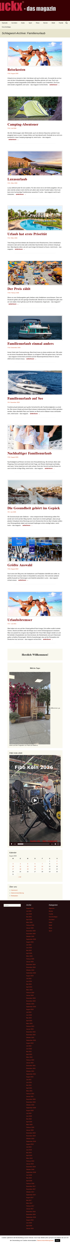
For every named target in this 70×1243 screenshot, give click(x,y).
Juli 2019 (28, 1147)
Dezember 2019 (31, 1133)
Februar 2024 (30, 992)
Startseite (4, 23)
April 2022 (29, 1054)
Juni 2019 (29, 1150)
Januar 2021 (30, 1096)
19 (27, 869)
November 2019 (31, 1135)
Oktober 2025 (30, 936)
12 (27, 866)
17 (13, 869)
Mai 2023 (29, 1018)
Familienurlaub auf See (25, 398)
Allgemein (52, 908)
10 (13, 866)
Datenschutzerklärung (17, 893)
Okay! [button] (57, 1240)
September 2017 (31, 1194)
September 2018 (31, 1172)
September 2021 (31, 1074)
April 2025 (29, 953)
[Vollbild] (58, 844)
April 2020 (29, 1121)
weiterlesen (54, 85)
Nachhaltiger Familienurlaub (29, 453)
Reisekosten (16, 69)
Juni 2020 (29, 1116)
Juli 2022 (28, 1046)
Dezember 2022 (31, 1032)
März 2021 (29, 1091)
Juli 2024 (28, 978)
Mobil (53, 23)
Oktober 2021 (30, 1071)
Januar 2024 (30, 995)
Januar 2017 (30, 1208)
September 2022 (31, 1040)
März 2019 (29, 1158)
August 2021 (30, 1077)
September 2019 (31, 1141)
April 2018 (29, 1180)
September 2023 (31, 1006)
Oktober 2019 (30, 1138)
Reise (37, 23)
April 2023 (29, 1020)
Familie (61, 23)
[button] (35, 800)
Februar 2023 (30, 1026)
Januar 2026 (30, 928)
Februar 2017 (30, 1206)
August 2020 (30, 1110)
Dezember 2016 (31, 1211)
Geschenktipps (6, 27)
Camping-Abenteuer (22, 124)
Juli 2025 (28, 945)
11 (20, 866)
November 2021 (31, 1068)
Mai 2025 (29, 950)
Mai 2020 (29, 1119)
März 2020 (29, 1124)
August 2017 (30, 1197)
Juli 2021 (28, 1079)
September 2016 (31, 1217)
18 (20, 869)
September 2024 (31, 973)
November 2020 (31, 1102)
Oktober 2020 (30, 1105)
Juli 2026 (28, 911)
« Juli (19, 877)
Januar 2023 (30, 1029)
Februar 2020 (30, 1127)
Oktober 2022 (30, 1037)
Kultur (23, 23)
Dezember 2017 (31, 1186)
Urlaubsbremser (19, 619)
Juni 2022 (29, 1048)
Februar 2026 (30, 925)
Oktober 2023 (30, 1004)
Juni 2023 (29, 1015)
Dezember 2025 (31, 931)
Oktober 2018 (30, 1169)
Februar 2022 (30, 1060)
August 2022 (30, 1043)
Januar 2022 (30, 1062)
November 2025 (31, 933)
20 (35, 869)
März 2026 (29, 922)
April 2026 (29, 919)
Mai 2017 (29, 1200)
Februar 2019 (30, 1161)
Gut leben (14, 23)
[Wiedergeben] (12, 844)
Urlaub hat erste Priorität (27, 233)
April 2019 (29, 1155)
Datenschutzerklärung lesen (45, 1240)
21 (42, 869)
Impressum (14, 890)
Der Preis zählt (19, 288)
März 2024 (29, 989)
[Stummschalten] (55, 844)
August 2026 (30, 908)
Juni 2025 (29, 947)
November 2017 (31, 1189)
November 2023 (31, 1001)
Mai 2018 (29, 1178)
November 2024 (31, 967)
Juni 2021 (29, 1082)
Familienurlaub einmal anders (30, 343)
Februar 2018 (30, 1183)
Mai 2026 (29, 916)
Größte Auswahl (19, 564)
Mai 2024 (29, 984)
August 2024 (30, 975)
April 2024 (29, 987)
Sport (30, 23)
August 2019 (30, 1144)
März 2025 (29, 956)
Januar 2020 (30, 1130)
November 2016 (31, 1214)
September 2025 (31, 939)
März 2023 (29, 1023)
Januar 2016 (30, 1228)
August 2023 (30, 1009)
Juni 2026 (29, 914)
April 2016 (29, 1225)
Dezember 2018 (31, 1166)
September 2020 (31, 1107)
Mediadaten (14, 895)
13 (35, 866)
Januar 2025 (30, 961)
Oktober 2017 (30, 1192)
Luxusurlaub (17, 179)
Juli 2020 (28, 1113)
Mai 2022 (29, 1051)
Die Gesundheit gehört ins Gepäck (33, 507)
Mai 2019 (29, 1152)
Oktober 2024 (30, 970)
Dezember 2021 (31, 1065)
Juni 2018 (29, 1175)
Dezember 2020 (31, 1099)
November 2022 (31, 1034)
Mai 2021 (29, 1085)
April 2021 (29, 1088)
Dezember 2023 (31, 998)
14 (42, 866)
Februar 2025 (30, 959)
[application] (35, 800)
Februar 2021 (30, 1093)
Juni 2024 (29, 981)
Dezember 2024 (31, 964)
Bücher (45, 23)
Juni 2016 (29, 1223)
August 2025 (30, 942)
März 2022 (29, 1057)
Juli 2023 (28, 1012)
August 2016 (30, 1220)
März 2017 (29, 1203)
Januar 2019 (30, 1164)
